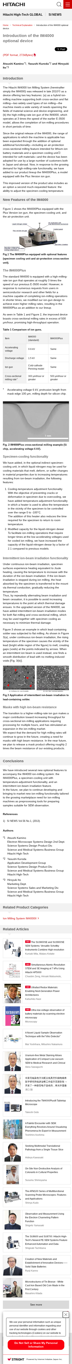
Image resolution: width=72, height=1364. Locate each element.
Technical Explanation (22, 25)
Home (5, 25)
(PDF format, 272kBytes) (18, 55)
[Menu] (67, 4)
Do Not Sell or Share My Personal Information (36, 1344)
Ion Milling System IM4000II (19, 918)
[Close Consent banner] (66, 1315)
